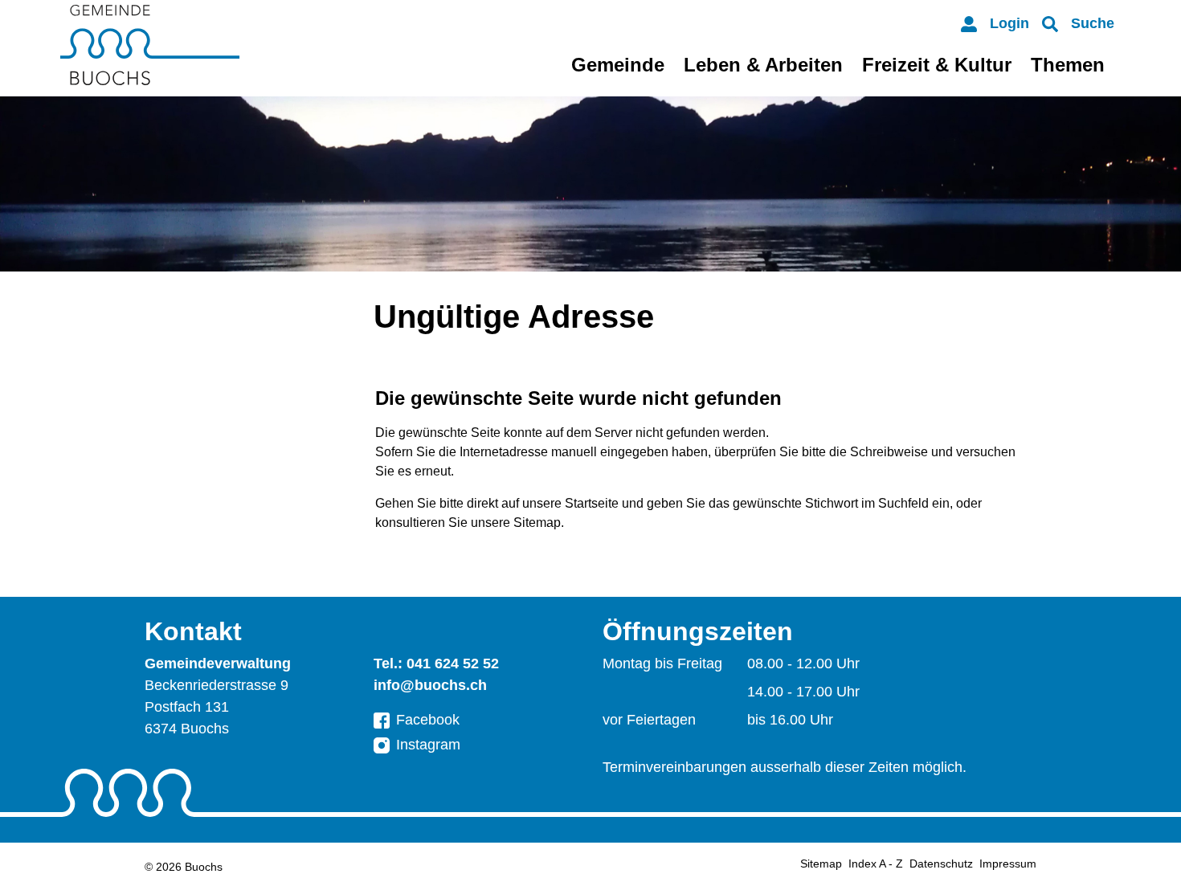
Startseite (592, 503)
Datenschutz (941, 863)
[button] (1078, 23)
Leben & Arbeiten (763, 65)
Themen (1068, 65)
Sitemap (821, 863)
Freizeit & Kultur (936, 65)
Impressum (1007, 863)
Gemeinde (617, 65)
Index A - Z (875, 863)
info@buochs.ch (430, 685)
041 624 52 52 (453, 663)
